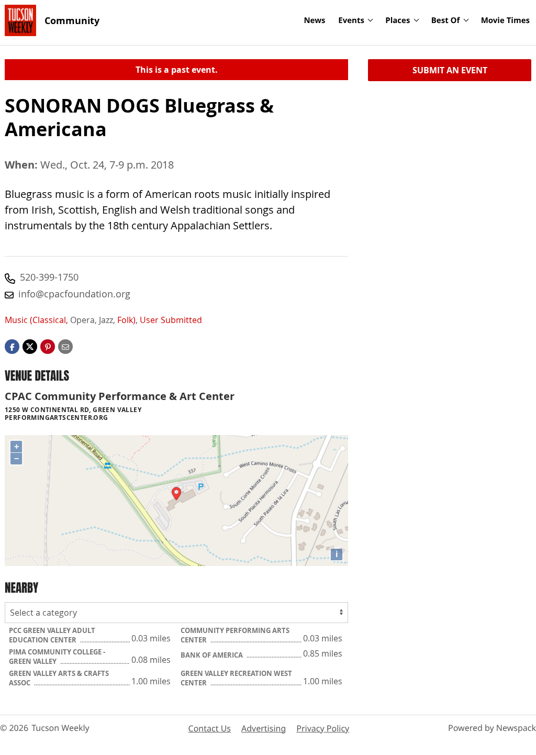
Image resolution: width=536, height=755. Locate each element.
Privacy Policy (322, 728)
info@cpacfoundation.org (74, 293)
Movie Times (505, 20)
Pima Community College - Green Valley (57, 656)
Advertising (263, 728)
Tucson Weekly (60, 728)
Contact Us (209, 728)
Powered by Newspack (492, 728)
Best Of (445, 20)
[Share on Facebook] (12, 346)
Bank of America (212, 655)
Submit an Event (449, 70)
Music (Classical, (36, 320)
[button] (47, 346)
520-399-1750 (49, 277)
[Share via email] (65, 346)
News (314, 20)
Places (397, 20)
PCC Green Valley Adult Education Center (52, 635)
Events (351, 20)
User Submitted (171, 320)
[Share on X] (30, 346)
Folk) (126, 320)
